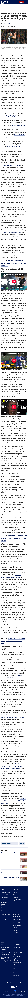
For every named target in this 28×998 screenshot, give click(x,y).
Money (3, 939)
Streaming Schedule (5, 892)
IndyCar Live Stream (17, 964)
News (2, 889)
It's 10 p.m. (15, 935)
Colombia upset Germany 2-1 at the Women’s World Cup (13, 801)
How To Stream (16, 916)
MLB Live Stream (17, 960)
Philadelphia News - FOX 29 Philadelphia (5, 958)
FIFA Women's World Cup (14, 24)
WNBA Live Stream (17, 974)
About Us (16, 914)
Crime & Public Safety (6, 900)
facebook (7, 983)
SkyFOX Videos (16, 946)
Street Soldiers (16, 941)
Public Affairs (16, 927)
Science (2, 905)
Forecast (15, 891)
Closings (15, 892)
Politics (2, 899)
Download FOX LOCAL (16, 923)
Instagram (10, 983)
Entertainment (4, 902)
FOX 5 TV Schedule (17, 919)
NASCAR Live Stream (17, 962)
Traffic (14, 896)
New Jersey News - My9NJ (5, 955)
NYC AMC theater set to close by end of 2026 (9, 865)
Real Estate (3, 949)
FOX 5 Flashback (16, 944)
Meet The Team (16, 917)
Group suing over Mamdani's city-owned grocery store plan (10, 871)
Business (3, 944)
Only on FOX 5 (17, 939)
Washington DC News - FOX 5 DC (6, 961)
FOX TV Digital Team (5, 24)
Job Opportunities (17, 925)
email (20, 983)
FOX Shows (15, 921)
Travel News (15, 897)
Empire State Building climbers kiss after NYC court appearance (10, 859)
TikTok (13, 983)
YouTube (15, 983)
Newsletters (3, 909)
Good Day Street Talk (6, 917)
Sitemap (3, 910)
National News (4, 897)
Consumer (3, 941)
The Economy (4, 946)
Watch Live (21, 2)
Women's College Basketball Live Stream (17, 971)
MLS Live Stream (16, 975)
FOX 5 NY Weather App (17, 900)
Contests (15, 930)
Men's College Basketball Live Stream (16, 967)
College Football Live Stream (17, 958)
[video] (23, 854)
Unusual (3, 904)
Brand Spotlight (16, 947)
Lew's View (15, 942)
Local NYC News (4, 894)
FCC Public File (16, 932)
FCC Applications (16, 933)
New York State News (6, 896)
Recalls (2, 942)
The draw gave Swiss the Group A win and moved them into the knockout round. (13, 766)
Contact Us (15, 929)
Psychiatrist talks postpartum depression (10, 877)
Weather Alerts (16, 894)
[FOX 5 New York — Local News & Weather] (5, 2)
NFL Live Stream (16, 956)
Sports (22, 843)
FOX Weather (16, 902)
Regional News (5, 953)
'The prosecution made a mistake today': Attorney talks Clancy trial (10, 853)
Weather (15, 889)
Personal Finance (5, 947)
